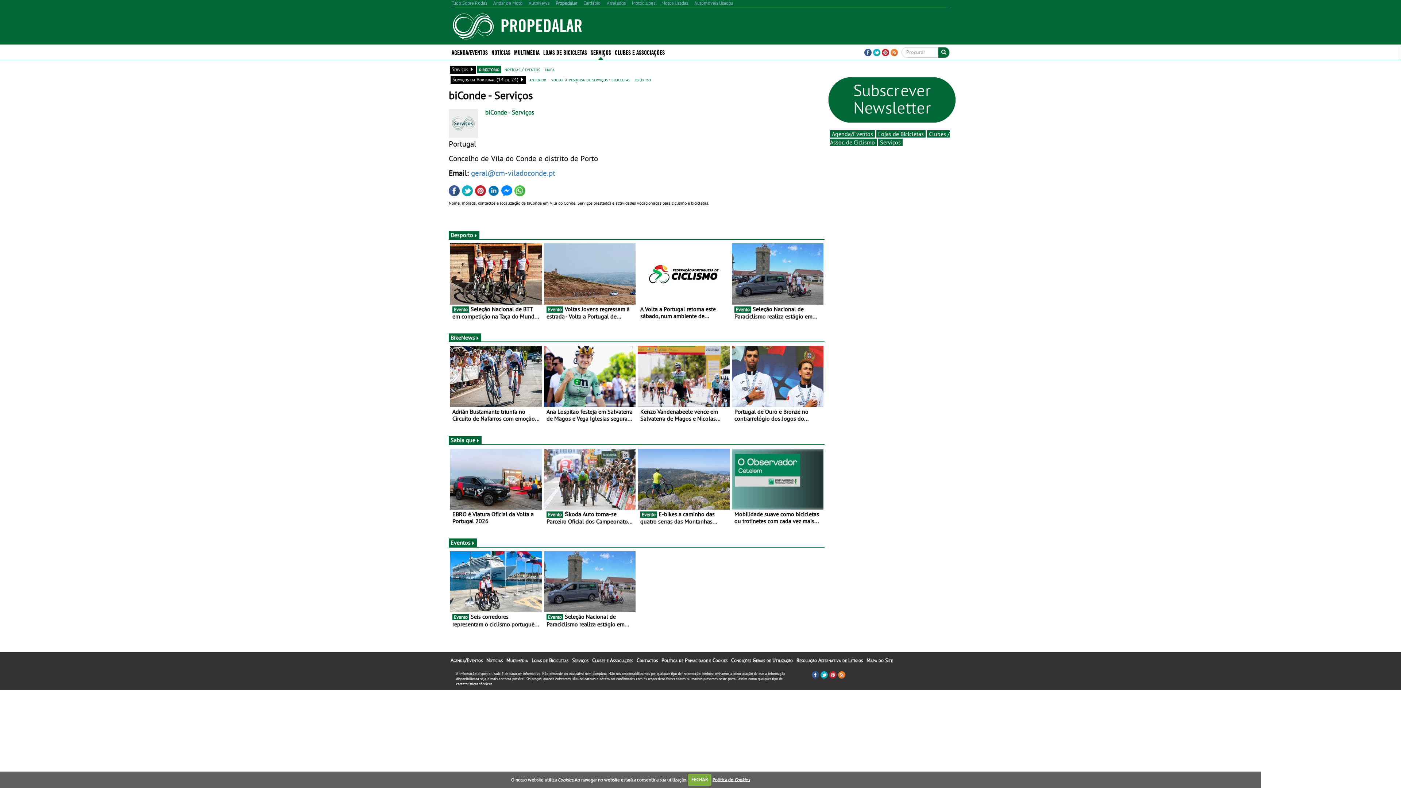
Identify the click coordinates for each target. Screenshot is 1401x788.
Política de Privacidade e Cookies (694, 660)
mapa (550, 69)
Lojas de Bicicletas (901, 134)
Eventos (461, 542)
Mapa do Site (880, 660)
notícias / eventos (522, 69)
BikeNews (463, 337)
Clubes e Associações (612, 660)
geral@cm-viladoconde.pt (513, 173)
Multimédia (517, 660)
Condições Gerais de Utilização (762, 660)
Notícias (494, 660)
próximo (643, 79)
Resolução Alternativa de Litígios (829, 660)
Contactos (647, 660)
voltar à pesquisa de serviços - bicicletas (590, 79)
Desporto (462, 235)
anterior (537, 79)
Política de (731, 779)
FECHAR (699, 779)
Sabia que (463, 440)
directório (489, 69)
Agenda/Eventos (470, 52)
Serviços (890, 142)
